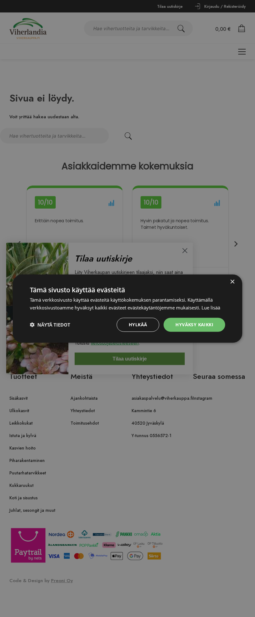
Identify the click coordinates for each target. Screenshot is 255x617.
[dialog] (127, 308)
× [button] (232, 282)
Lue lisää (211, 307)
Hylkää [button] (138, 324)
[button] (50, 324)
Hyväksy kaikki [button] (194, 324)
